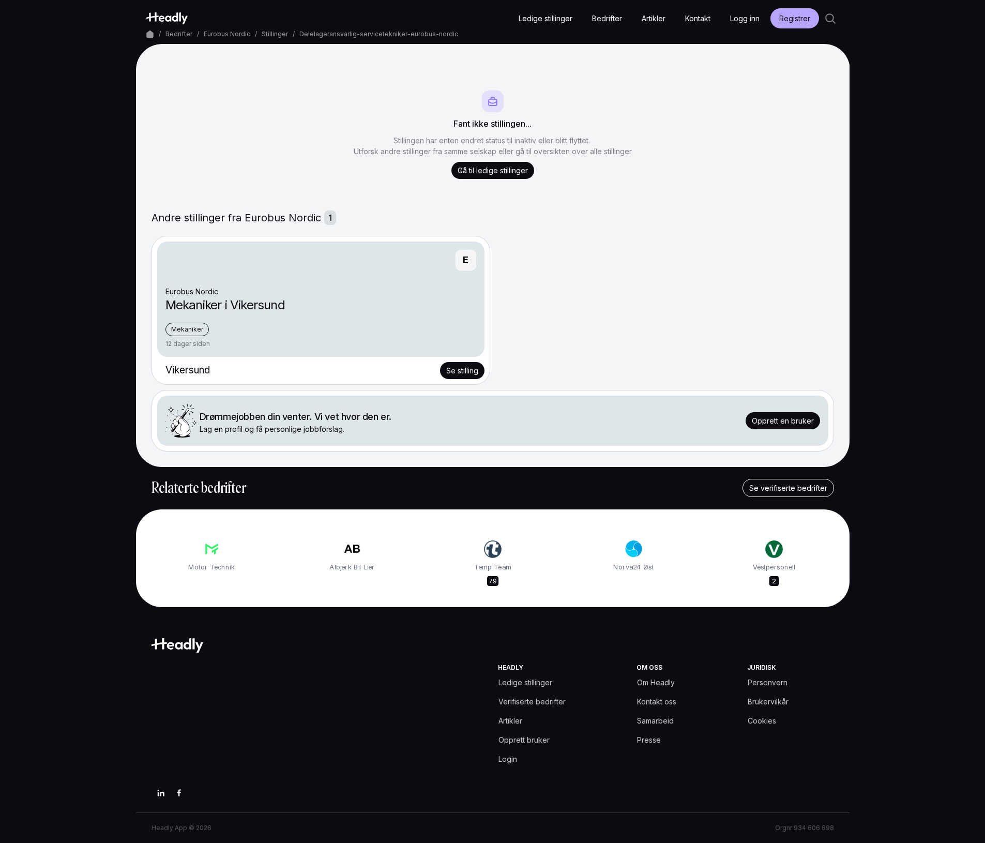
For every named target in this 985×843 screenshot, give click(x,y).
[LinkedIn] (160, 793)
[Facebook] (179, 793)
